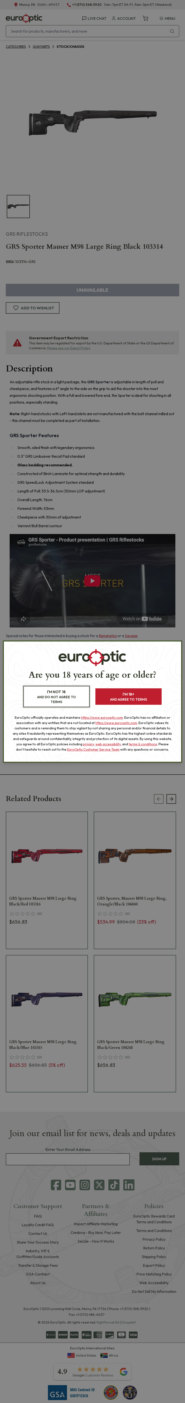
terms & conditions (143, 744)
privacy (88, 744)
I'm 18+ (128, 697)
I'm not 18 (56, 696)
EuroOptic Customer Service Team (93, 749)
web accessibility (108, 744)
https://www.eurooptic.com (102, 717)
